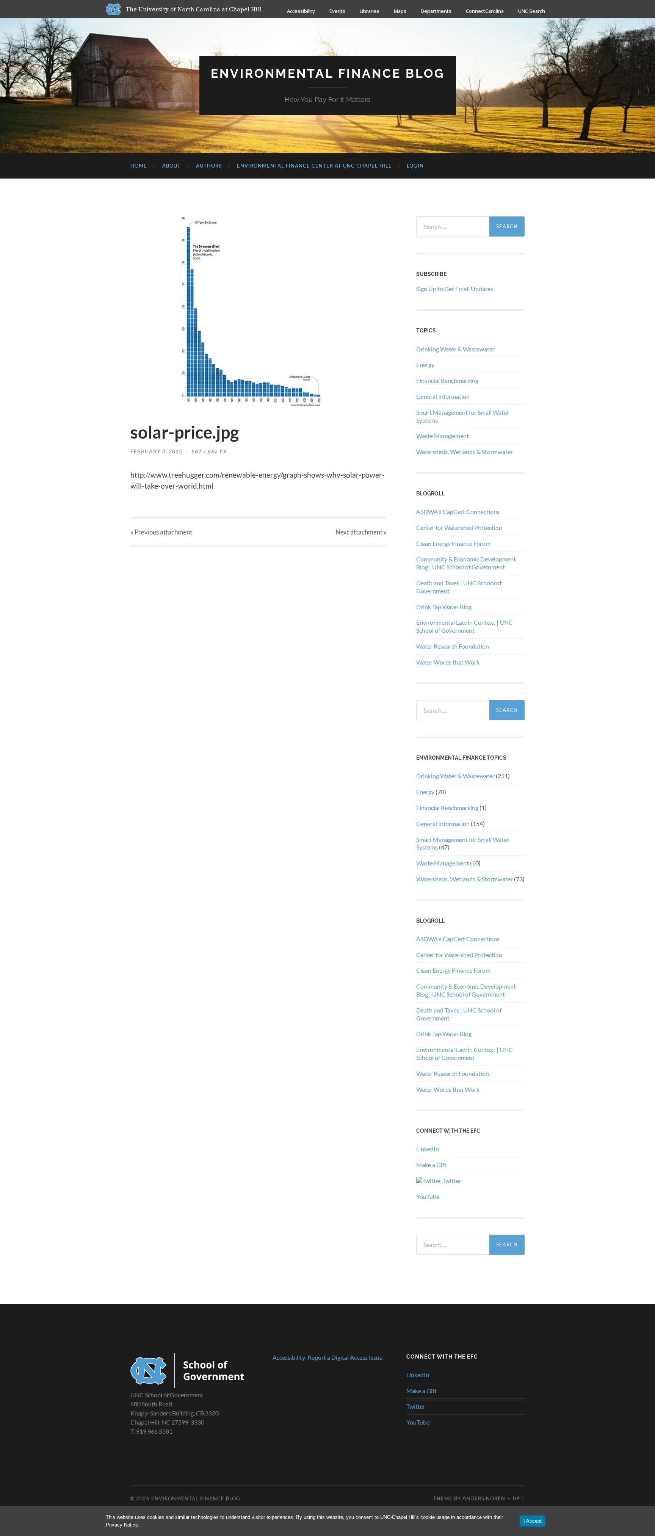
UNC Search (531, 11)
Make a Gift (431, 1164)
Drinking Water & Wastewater (455, 349)
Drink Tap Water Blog (444, 606)
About (171, 166)
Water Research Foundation (452, 646)
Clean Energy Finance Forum (453, 543)
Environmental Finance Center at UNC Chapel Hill (314, 166)
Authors (209, 166)
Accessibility (301, 11)
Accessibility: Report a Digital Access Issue (327, 1357)
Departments (436, 11)
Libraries (369, 11)
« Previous (161, 532)
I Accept (532, 1521)
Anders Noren (483, 1498)
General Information (443, 396)
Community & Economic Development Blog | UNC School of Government (466, 563)
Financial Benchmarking (447, 380)
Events (337, 11)
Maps (400, 11)
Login (415, 166)
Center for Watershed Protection (459, 527)
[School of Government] (187, 1385)
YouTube (427, 1196)
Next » (361, 532)
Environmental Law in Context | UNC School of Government (464, 626)
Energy (425, 364)
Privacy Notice (122, 1525)
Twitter (451, 1180)
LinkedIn (427, 1148)
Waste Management (442, 435)
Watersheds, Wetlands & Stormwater (464, 451)
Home (138, 166)
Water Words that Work (447, 662)
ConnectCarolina (485, 11)
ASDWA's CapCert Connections (458, 511)
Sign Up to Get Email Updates (454, 288)
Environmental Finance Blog (328, 73)
